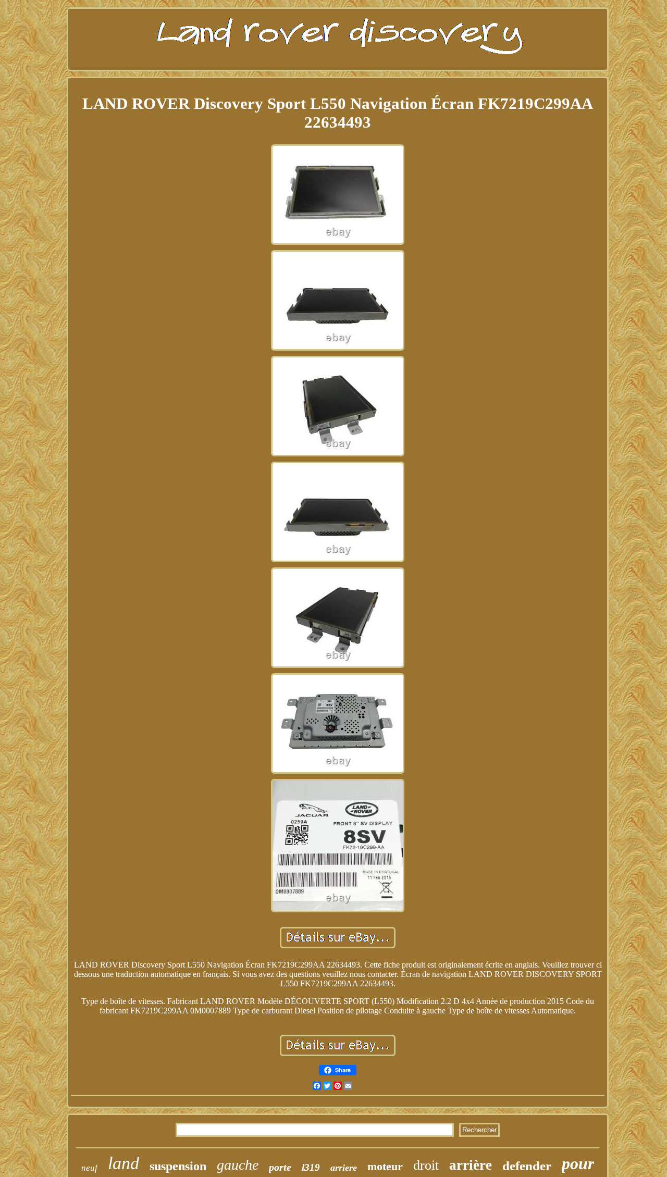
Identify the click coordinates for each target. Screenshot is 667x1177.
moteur (385, 1166)
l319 (311, 1167)
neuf (89, 1168)
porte (280, 1167)
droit (426, 1165)
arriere (343, 1167)
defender (526, 1166)
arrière (470, 1165)
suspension (178, 1166)
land (123, 1163)
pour (578, 1163)
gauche (237, 1165)
